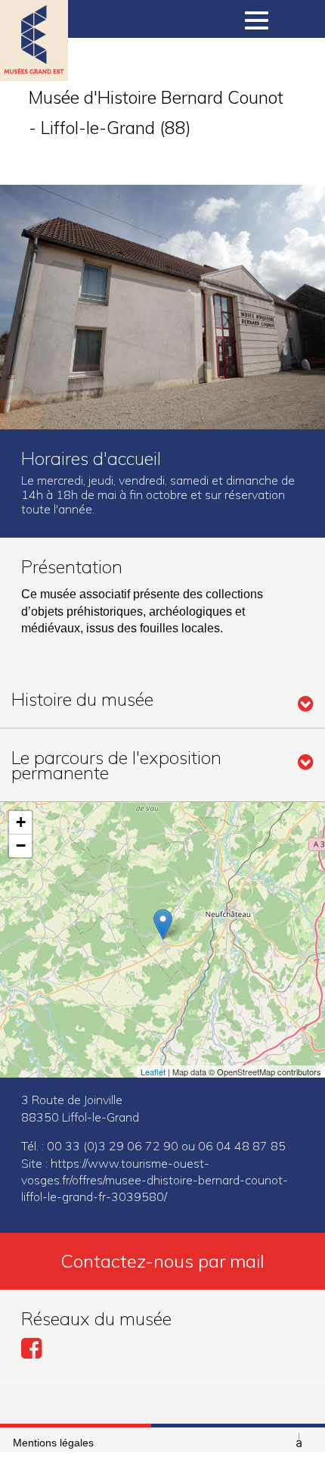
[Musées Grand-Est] (34, 60)
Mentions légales (53, 1443)
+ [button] (21, 822)
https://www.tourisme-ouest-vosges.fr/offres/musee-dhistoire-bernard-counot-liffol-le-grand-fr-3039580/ (154, 1180)
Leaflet (153, 1071)
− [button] (21, 845)
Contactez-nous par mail (162, 1261)
